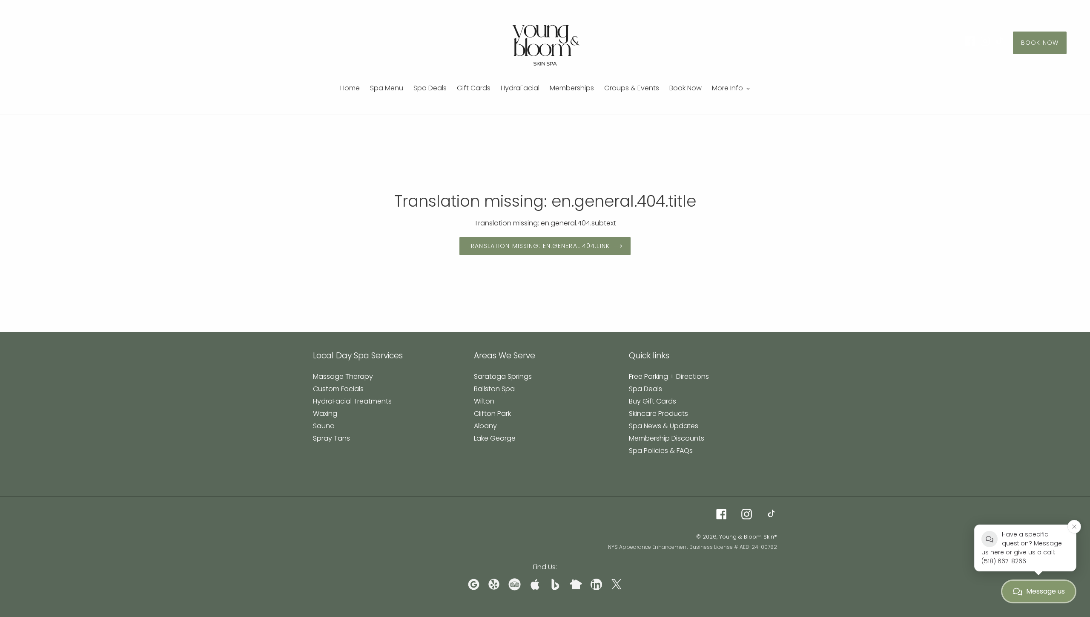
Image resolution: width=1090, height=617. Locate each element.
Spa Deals (645, 389)
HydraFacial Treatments (352, 401)
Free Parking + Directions (669, 376)
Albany (485, 426)
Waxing (325, 413)
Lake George (495, 438)
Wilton (484, 401)
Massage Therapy (343, 376)
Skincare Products (658, 413)
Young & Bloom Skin (746, 537)
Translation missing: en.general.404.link (539, 246)
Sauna (324, 426)
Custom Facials (338, 389)
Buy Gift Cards (652, 401)
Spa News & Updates (663, 426)
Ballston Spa (494, 389)
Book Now (1039, 42)
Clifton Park (492, 413)
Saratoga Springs (503, 376)
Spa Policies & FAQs (661, 451)
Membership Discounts (666, 438)
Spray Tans (331, 438)
